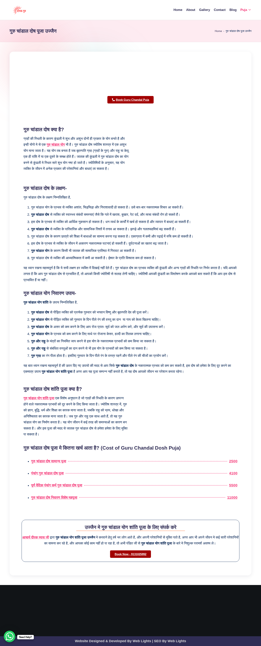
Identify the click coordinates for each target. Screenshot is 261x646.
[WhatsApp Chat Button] (9, 636)
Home (218, 31)
